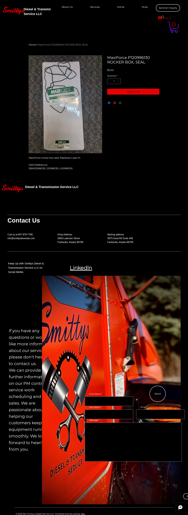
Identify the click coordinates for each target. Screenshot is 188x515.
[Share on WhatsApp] (120, 103)
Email (143, 407)
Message (93, 420)
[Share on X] (126, 103)
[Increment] (118, 81)
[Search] (163, 17)
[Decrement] (109, 81)
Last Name (94, 407)
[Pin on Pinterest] (114, 103)
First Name (95, 394)
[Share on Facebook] (109, 103)
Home (32, 44)
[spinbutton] (114, 81)
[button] (174, 27)
